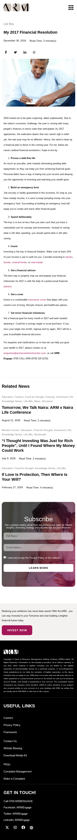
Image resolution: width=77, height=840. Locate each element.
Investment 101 (64, 396)
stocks (69, 256)
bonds (7, 262)
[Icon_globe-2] (31, 827)
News (37, 401)
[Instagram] (15, 827)
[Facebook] (23, 827)
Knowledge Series (12, 401)
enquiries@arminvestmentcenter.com (25, 353)
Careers (8, 717)
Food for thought (34, 396)
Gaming (49, 396)
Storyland (47, 401)
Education (7, 396)
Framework (10, 732)
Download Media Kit (15, 755)
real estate (37, 262)
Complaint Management (18, 771)
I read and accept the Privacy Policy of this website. (34, 557)
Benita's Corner (10, 430)
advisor (8, 286)
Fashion (19, 396)
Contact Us (10, 741)
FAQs (7, 764)
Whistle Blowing (13, 748)
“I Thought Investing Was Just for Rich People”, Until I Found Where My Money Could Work (38, 446)
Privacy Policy (12, 724)
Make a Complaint (14, 778)
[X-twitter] (7, 827)
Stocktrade (40, 434)
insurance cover (37, 299)
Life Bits (9, 24)
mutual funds (19, 262)
